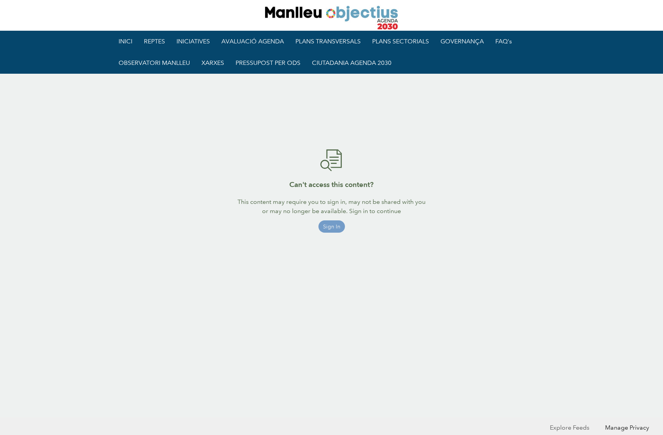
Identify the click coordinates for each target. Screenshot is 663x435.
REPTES (154, 41)
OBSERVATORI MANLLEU (154, 62)
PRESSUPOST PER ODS (268, 62)
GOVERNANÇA (462, 41)
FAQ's (503, 41)
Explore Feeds (569, 427)
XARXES (212, 62)
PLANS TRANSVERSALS (328, 41)
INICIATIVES (193, 41)
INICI (125, 41)
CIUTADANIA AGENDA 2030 (351, 62)
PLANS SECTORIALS (400, 41)
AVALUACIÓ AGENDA (252, 41)
